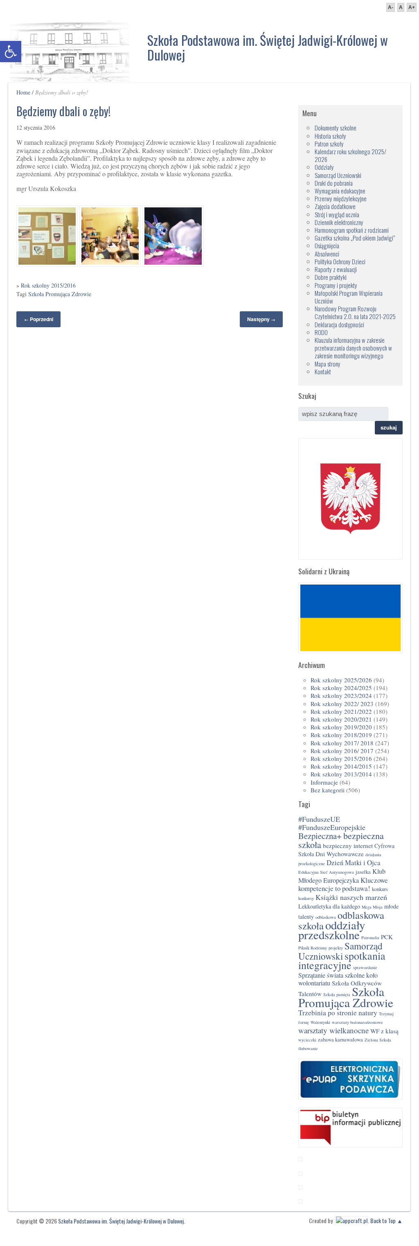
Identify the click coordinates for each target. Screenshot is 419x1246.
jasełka (363, 871)
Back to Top (383, 1220)
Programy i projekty (336, 285)
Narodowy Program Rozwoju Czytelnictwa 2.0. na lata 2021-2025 (355, 312)
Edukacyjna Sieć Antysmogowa (326, 872)
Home (23, 92)
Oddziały (324, 166)
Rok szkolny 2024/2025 (341, 688)
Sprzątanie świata (320, 975)
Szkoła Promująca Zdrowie (59, 294)
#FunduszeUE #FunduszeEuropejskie (331, 823)
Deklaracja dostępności (339, 324)
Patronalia (370, 937)
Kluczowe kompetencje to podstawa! (343, 884)
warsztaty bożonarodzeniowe (357, 1022)
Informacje (324, 782)
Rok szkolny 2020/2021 (341, 719)
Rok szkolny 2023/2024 (341, 695)
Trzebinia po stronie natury (337, 1012)
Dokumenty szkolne (335, 127)
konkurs (380, 889)
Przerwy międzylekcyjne (341, 198)
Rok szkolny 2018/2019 (341, 735)
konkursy (306, 898)
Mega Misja (372, 907)
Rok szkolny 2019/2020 (341, 727)
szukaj (389, 427)
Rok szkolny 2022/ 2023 (342, 703)
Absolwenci (327, 253)
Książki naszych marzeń (351, 897)
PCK (387, 937)
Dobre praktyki (331, 276)
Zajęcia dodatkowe (335, 206)
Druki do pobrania (334, 182)
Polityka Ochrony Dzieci (340, 261)
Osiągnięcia (327, 245)
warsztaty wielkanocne (333, 1030)
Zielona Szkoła (378, 1040)
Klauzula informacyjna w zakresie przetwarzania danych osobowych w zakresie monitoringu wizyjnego (353, 347)
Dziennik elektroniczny (339, 222)
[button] (10, 51)
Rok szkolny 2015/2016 (48, 285)
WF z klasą (384, 1031)
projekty (336, 948)
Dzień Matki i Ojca (354, 862)
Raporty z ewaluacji (336, 269)
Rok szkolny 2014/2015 (341, 766)
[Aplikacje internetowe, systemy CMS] (351, 1220)
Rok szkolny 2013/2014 (341, 774)
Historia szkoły (330, 135)
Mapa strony (327, 363)
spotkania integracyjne (341, 960)
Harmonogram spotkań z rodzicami (352, 229)
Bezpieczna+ (320, 835)
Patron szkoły (329, 143)
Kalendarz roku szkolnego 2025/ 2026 (350, 155)
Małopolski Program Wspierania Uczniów (349, 296)
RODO (321, 332)
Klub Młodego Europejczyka (341, 876)
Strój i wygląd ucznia (337, 214)
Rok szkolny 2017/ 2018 (342, 743)
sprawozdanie (365, 967)
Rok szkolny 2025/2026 (341, 680)
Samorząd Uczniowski (338, 175)
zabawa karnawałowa (340, 1039)
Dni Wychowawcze (339, 854)
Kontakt (323, 371)
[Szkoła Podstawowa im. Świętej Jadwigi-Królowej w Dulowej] (69, 49)
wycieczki (307, 1040)
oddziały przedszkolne (331, 929)
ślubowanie (308, 1048)
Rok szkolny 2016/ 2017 (342, 751)
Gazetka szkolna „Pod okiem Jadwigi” (355, 237)
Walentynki (320, 1022)
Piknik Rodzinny (312, 948)
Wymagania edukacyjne (340, 190)
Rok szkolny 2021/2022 (341, 711)
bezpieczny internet (348, 845)
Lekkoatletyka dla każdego (329, 906)
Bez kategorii (328, 790)
